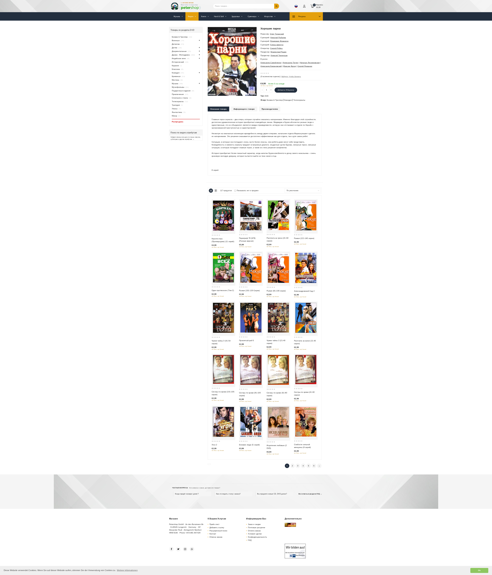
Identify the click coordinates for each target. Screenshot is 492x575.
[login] (304, 6)
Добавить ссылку (216, 527)
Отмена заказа (215, 537)
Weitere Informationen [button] (127, 570)
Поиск (276, 6)
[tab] (218, 109)
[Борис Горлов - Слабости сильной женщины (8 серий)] (305, 422)
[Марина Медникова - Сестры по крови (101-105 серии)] (223, 369)
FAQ (250, 540)
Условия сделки (255, 534)
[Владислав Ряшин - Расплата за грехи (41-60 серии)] (278, 215)
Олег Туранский (277, 34)
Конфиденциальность (257, 537)
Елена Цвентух (276, 45)
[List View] (216, 191)
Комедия (288, 100)
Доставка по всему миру (190, 5)
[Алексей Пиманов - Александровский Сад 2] (305, 268)
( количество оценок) (270, 76)
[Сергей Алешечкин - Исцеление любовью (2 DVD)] (278, 422)
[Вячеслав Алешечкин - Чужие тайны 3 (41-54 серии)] (223, 318)
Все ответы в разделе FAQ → (310, 494)
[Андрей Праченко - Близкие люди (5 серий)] (250, 422)
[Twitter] (178, 549)
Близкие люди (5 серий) (249, 445)
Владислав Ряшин (278, 52)
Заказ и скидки (254, 524)
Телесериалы (299, 100)
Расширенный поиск (218, 531)
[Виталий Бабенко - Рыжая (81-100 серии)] (278, 268)
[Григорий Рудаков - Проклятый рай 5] (250, 317)
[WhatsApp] (192, 549)
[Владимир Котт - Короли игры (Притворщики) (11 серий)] (223, 216)
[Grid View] (211, 191)
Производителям (270, 109)
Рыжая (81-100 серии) (276, 291)
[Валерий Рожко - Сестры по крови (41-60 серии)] (305, 369)
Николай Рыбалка (278, 38)
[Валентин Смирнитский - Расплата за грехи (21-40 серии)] (305, 318)
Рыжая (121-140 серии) (304, 238)
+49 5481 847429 (188, 2)
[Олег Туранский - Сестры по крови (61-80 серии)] (278, 370)
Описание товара (218, 109)
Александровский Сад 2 (304, 291)
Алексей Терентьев (279, 55)
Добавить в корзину (286, 90)
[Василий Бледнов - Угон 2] (223, 422)
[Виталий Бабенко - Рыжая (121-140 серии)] (305, 215)
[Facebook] (171, 549)
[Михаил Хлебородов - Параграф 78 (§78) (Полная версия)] (250, 215)
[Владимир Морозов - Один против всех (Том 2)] (223, 267)
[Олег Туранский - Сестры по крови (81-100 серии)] (250, 370)
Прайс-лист (214, 524)
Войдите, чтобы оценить (291, 76)
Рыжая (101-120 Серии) (249, 290)
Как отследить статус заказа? (228, 494)
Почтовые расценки (256, 527)
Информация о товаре (244, 109)
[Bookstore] (185, 6)
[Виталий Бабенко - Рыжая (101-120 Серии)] (250, 268)
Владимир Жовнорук (279, 41)
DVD (267, 96)
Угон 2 (214, 445)
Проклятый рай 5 (246, 340)
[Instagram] (185, 549)
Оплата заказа (254, 531)
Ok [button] (479, 570)
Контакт (212, 534)
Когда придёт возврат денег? (187, 494)
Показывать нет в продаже (247, 190)
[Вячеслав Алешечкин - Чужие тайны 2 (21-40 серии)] (278, 318)
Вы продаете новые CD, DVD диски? (272, 494)
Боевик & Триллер (275, 100)
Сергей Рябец (276, 48)
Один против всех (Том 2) (223, 290)
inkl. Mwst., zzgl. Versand (266, 85)
